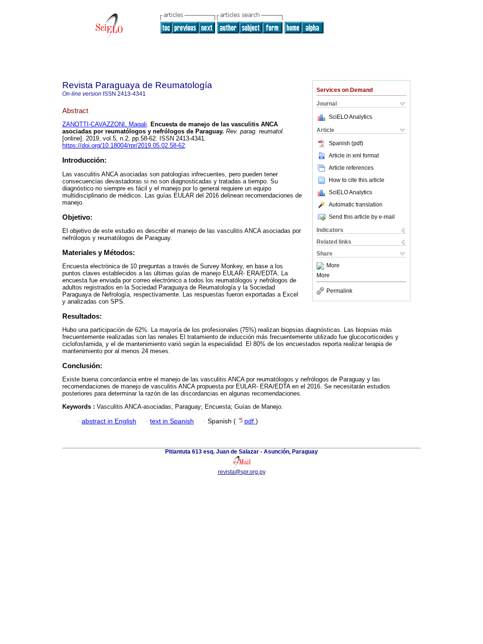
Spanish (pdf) (346, 143)
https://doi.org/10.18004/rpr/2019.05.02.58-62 (123, 145)
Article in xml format (354, 155)
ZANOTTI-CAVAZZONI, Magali (104, 124)
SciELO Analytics (350, 117)
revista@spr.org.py (242, 472)
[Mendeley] (321, 266)
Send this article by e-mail (362, 217)
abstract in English (109, 421)
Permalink (339, 291)
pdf (250, 421)
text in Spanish (172, 421)
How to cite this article (356, 180)
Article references (351, 168)
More (333, 266)
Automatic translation (356, 204)
